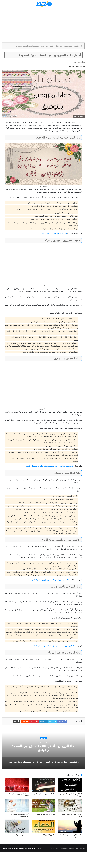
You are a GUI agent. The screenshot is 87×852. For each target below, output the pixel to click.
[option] (43, 748)
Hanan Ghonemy (80, 66)
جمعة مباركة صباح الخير (21, 835)
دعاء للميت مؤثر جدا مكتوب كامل (44, 794)
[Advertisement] (43, 25)
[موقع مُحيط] (43, 4)
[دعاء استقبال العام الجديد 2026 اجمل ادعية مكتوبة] (70, 826)
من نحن (39, 848)
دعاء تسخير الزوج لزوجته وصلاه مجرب (54, 233)
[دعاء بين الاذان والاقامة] (43, 826)
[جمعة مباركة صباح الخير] (17, 826)
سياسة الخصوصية (30, 848)
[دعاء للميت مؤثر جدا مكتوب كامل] (43, 785)
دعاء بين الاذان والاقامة (48, 835)
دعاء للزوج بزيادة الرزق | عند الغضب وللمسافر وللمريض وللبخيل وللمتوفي (49, 466)
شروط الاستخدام (19, 848)
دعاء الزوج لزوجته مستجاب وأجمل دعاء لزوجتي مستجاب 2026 (55, 646)
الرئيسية (77, 46)
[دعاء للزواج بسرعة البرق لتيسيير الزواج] (70, 805)
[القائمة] (3, 4)
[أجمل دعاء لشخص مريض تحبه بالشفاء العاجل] (17, 805)
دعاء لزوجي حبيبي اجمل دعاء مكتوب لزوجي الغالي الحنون (51, 580)
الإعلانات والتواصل (7, 848)
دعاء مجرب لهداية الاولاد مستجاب (45, 814)
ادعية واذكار (59, 46)
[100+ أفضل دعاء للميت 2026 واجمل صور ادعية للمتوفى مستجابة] (70, 785)
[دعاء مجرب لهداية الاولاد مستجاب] (43, 805)
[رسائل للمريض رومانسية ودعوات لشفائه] (17, 785)
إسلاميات (68, 46)
